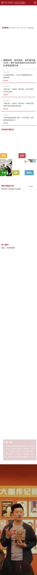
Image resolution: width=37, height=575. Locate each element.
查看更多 (32, 28)
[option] (18, 15)
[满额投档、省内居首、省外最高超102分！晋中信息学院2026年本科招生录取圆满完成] (18, 42)
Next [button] (31, 15)
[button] (34, 40)
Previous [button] (6, 15)
